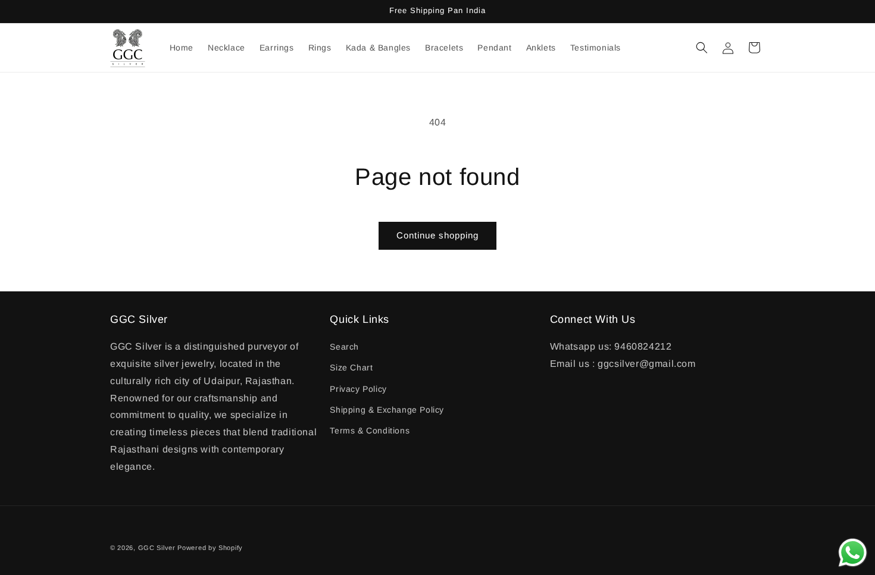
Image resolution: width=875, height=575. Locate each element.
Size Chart (351, 367)
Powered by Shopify (210, 547)
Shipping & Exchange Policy (387, 409)
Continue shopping (437, 235)
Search (344, 346)
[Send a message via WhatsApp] (852, 552)
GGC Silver (157, 547)
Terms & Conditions (370, 430)
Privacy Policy (358, 389)
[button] (702, 47)
